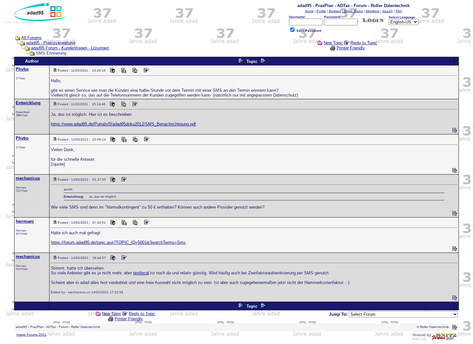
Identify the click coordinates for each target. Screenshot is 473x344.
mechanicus (28, 178)
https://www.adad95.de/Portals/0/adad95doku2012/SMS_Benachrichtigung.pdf (123, 124)
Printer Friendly (351, 48)
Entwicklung (28, 102)
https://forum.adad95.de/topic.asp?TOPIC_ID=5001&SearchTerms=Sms (118, 242)
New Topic (333, 42)
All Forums (31, 37)
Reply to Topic (363, 42)
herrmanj (25, 221)
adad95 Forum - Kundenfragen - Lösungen (70, 48)
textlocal (141, 273)
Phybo (22, 69)
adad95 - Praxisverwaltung (50, 42)
